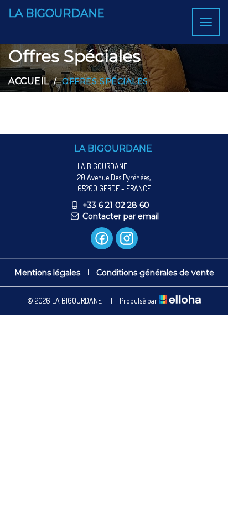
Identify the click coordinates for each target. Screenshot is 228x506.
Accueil (28, 81)
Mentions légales (47, 273)
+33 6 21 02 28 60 (115, 205)
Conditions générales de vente (155, 273)
